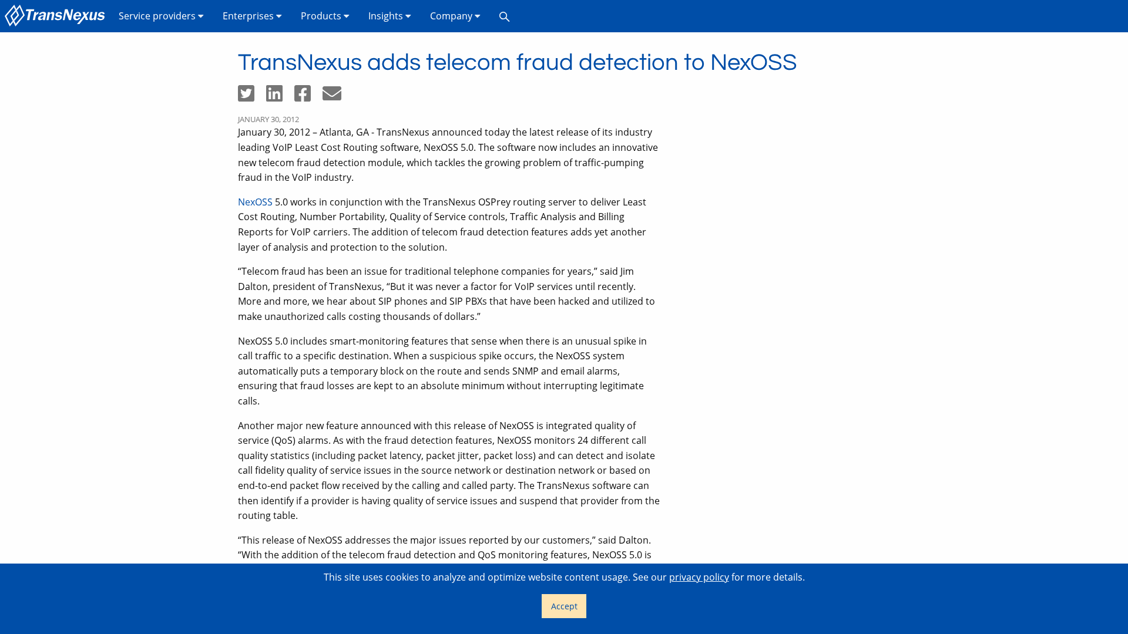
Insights (386, 15)
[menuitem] (57, 16)
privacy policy (699, 577)
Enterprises (249, 15)
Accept (564, 606)
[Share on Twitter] (252, 96)
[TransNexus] (57, 16)
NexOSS (255, 201)
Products (322, 15)
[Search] (504, 16)
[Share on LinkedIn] (280, 96)
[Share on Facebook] (308, 96)
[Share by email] (337, 96)
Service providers (158, 15)
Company (452, 15)
